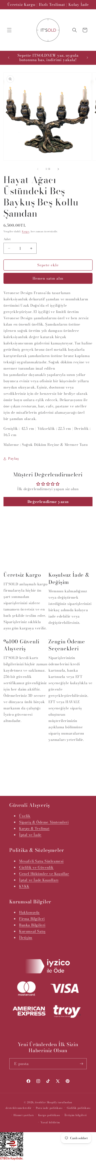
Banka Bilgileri (32, 925)
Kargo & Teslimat (34, 828)
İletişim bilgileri (76, 1115)
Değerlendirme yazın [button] (48, 501)
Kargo (25, 231)
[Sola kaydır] (38, 169)
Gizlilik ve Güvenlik (36, 867)
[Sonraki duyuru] (87, 57)
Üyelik (25, 816)
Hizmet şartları (24, 1115)
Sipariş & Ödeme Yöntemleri (44, 822)
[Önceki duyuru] (8, 57)
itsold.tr (40, 1102)
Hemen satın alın (48, 278)
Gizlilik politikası (78, 1108)
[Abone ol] (81, 1063)
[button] (9, 30)
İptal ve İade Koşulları (38, 880)
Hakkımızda (29, 912)
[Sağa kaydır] (58, 169)
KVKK (24, 886)
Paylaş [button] (13, 458)
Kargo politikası (49, 1115)
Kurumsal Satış (32, 931)
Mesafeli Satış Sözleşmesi (41, 861)
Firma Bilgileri (32, 918)
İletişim (25, 937)
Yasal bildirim (50, 1122)
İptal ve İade (30, 834)
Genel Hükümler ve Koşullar (44, 873)
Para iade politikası (49, 1108)
